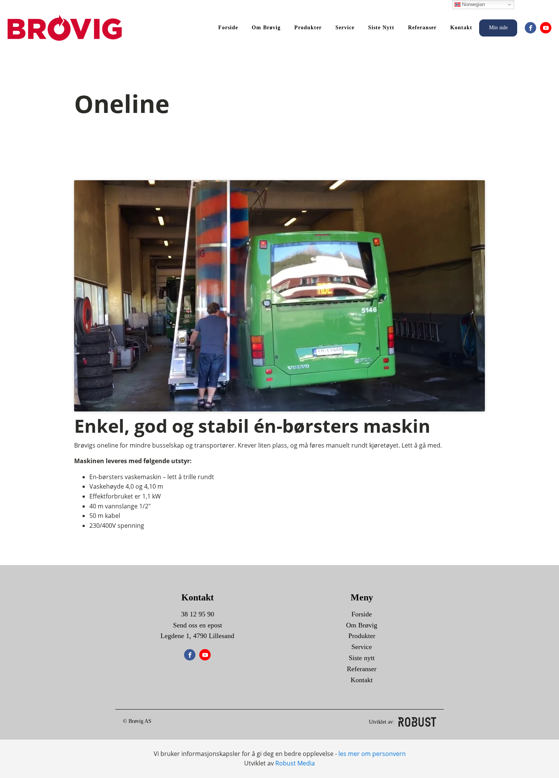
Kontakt (461, 27)
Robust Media (295, 763)
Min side (498, 27)
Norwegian (473, 4)
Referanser (422, 27)
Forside (228, 27)
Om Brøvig (266, 27)
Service (344, 27)
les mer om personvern (372, 753)
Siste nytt (381, 27)
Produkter (308, 27)
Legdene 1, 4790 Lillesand (197, 636)
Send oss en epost (197, 625)
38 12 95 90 (197, 614)
